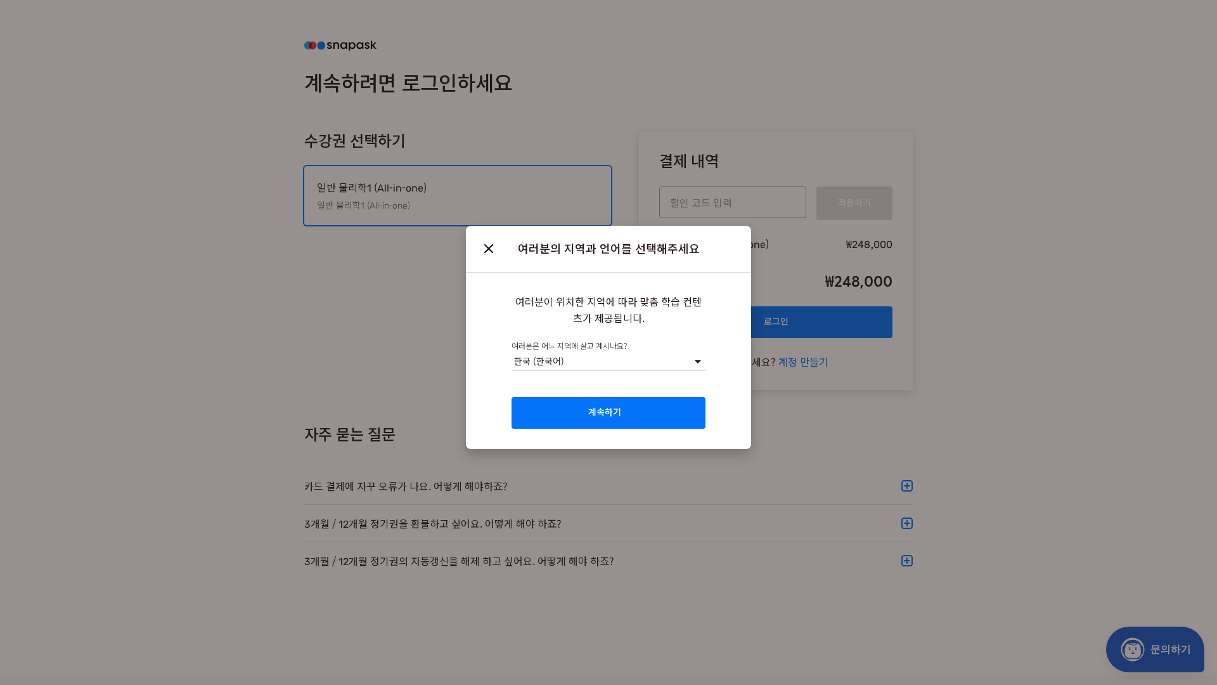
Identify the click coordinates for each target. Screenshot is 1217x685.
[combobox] (514, 361)
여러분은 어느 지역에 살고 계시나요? (569, 345)
